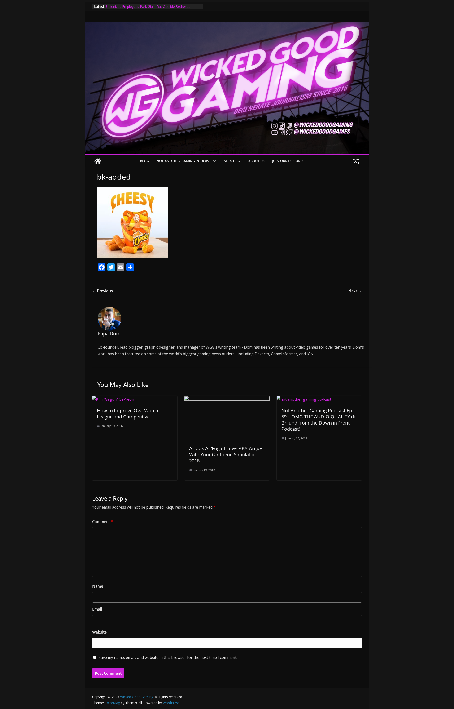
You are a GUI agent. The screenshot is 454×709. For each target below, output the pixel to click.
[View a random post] (356, 161)
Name (97, 586)
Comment (102, 521)
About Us (256, 161)
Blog (144, 161)
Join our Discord (287, 161)
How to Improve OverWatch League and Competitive (127, 413)
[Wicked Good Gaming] (227, 25)
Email (97, 609)
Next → (355, 290)
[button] (213, 161)
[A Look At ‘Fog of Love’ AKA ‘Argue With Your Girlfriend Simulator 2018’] (227, 399)
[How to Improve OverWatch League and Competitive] (113, 399)
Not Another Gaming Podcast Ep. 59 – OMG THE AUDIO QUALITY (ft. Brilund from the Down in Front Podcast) (319, 419)
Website (99, 632)
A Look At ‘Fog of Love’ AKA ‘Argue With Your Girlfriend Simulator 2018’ (225, 454)
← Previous (102, 290)
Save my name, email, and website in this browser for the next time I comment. (168, 657)
